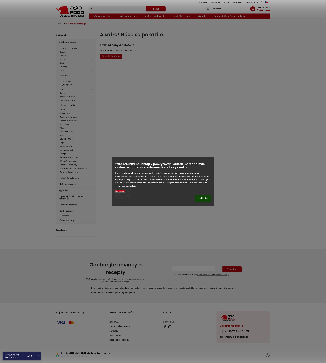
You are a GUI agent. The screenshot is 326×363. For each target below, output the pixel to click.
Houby (62, 110)
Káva (62, 63)
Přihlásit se (232, 269)
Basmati (64, 78)
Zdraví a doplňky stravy (70, 172)
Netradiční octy (67, 131)
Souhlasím (203, 198)
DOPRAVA (203, 2)
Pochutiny (64, 124)
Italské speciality (67, 211)
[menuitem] (102, 16)
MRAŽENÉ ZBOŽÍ (66, 139)
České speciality (67, 220)
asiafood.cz (169, 326)
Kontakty (237, 2)
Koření (62, 93)
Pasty (62, 89)
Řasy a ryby (65, 113)
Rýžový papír (66, 85)
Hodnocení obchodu (119, 340)
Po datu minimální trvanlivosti (73, 168)
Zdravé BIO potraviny (69, 48)
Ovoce (63, 55)
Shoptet (69, 356)
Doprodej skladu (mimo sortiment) (71, 197)
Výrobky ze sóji (66, 150)
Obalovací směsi (68, 105)
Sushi (62, 135)
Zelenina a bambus (68, 117)
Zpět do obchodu (111, 56)
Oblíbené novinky (67, 184)
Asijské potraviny (67, 42)
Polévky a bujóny (67, 96)
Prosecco (65, 216)
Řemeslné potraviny (69, 157)
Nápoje (63, 153)
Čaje (62, 143)
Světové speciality (68, 204)
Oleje (62, 128)
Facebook (164, 326)
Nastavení (120, 191)
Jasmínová (66, 75)
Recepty (63, 52)
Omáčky (63, 66)
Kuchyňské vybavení (69, 178)
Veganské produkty (68, 165)
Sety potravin (66, 146)
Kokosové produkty (68, 120)
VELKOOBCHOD (252, 2)
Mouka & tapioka (67, 100)
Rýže (62, 70)
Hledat (155, 9)
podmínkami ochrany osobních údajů (213, 275)
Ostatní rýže (66, 81)
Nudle (62, 59)
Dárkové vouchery (68, 161)
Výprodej (63, 190)
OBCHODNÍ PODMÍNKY (220, 2)
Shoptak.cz (83, 356)
